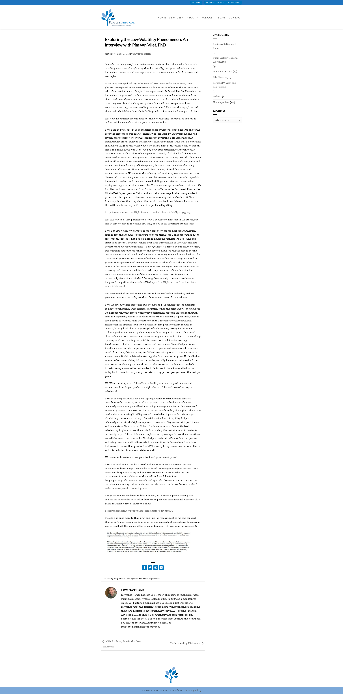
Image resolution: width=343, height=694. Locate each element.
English (122, 480)
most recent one (148, 197)
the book (135, 398)
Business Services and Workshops (225, 59)
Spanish (157, 480)
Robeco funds (147, 426)
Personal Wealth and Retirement (224, 84)
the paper (119, 398)
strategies (140, 72)
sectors (125, 72)
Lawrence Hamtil (142, 54)
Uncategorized (132, 578)
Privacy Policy (193, 690)
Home (161, 17)
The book (116, 464)
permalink (155, 578)
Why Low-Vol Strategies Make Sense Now (161, 83)
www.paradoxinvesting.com (131, 488)
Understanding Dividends (185, 643)
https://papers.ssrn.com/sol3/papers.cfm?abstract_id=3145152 (139, 510)
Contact (235, 17)
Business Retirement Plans (224, 46)
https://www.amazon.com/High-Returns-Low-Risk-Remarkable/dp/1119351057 (148, 212)
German (132, 480)
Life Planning (220, 77)
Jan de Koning (124, 205)
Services (175, 17)
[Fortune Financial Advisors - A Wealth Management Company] (119, 17)
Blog (221, 17)
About (191, 17)
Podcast (208, 17)
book (170, 107)
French (143, 480)
